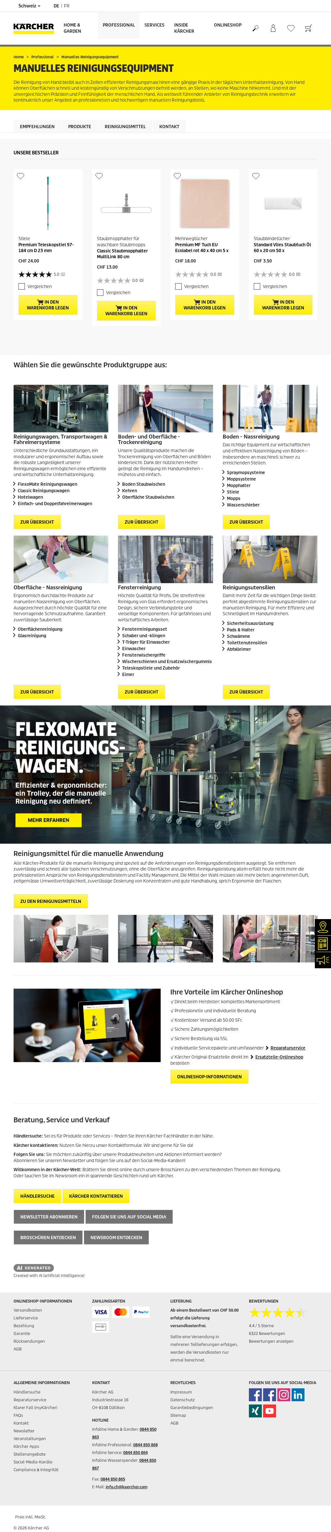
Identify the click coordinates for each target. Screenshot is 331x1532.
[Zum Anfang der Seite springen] (314, 1519)
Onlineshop (227, 25)
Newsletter (24, 1430)
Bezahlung (24, 1325)
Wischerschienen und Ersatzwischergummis (167, 661)
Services (154, 25)
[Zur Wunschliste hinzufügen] (20, 176)
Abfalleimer (239, 649)
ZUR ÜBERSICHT (37, 522)
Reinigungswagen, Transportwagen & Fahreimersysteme (60, 439)
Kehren (129, 491)
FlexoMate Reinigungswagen (47, 484)
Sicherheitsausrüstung (250, 623)
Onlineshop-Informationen (209, 1077)
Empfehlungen (37, 126)
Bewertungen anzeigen (271, 1341)
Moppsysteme (241, 479)
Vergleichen (39, 286)
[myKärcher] (273, 28)
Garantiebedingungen (191, 1407)
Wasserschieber (243, 505)
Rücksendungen (29, 1341)
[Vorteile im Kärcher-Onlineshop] (87, 1025)
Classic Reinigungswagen (43, 491)
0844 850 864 (135, 1452)
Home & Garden (72, 28)
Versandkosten (28, 1310)
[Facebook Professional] (269, 1394)
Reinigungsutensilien (249, 587)
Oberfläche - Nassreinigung (48, 587)
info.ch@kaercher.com (126, 1486)
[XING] (255, 1410)
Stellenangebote (30, 1454)
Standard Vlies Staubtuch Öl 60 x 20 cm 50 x (282, 247)
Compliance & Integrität (36, 1469)
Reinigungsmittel (125, 126)
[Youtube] (269, 1410)
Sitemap (178, 1415)
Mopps (233, 498)
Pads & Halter (240, 630)
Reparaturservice (288, 1048)
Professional (119, 25)
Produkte (79, 126)
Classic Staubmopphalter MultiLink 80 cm (122, 254)
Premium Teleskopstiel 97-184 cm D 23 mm (46, 247)
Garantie (22, 1333)
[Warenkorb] (308, 28)
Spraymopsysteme (246, 472)
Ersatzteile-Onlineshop (279, 1057)
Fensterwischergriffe (144, 655)
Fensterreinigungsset (144, 629)
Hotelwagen (30, 497)
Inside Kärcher (184, 28)
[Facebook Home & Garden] (255, 1394)
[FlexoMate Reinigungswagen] (165, 774)
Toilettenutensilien (247, 643)
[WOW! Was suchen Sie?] (255, 28)
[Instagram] (283, 1394)
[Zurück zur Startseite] (36, 28)
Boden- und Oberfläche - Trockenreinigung (149, 439)
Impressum (181, 1392)
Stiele (233, 492)
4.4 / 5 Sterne (261, 1325)
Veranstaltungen (30, 1438)
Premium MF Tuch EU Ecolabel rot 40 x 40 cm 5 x (202, 247)
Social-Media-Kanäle (33, 1462)
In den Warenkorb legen (48, 305)
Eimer (128, 674)
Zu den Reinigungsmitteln (50, 901)
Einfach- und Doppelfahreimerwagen (55, 503)
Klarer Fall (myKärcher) (35, 1407)
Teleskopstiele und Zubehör (151, 668)
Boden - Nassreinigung (251, 436)
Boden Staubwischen (143, 484)
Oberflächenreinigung (40, 629)
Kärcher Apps (26, 1446)
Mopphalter (239, 485)
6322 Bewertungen (267, 1333)
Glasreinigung (32, 635)
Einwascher (133, 648)
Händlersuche (27, 1392)
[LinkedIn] (298, 1394)
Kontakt (169, 126)
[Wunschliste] (291, 28)
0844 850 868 (145, 1444)
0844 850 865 (113, 1479)
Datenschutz (182, 1399)
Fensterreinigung (139, 587)
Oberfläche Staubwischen (148, 497)
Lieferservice (26, 1318)
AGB (18, 1349)
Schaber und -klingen (143, 635)
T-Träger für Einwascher (146, 642)
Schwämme (238, 636)
